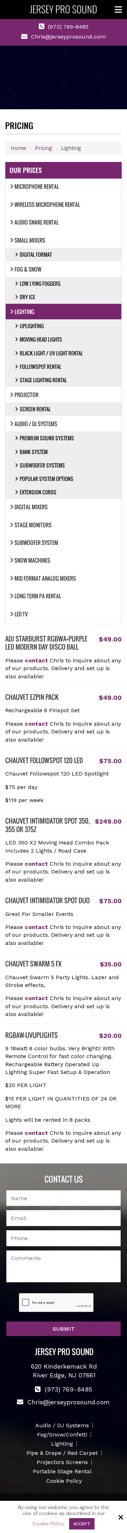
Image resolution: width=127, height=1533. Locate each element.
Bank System (34, 451)
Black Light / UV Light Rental (51, 353)
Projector (26, 395)
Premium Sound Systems (47, 438)
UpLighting (32, 326)
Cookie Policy (48, 1523)
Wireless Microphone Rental (47, 204)
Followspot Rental (40, 366)
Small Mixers (29, 240)
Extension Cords (38, 492)
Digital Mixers (31, 507)
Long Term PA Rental (37, 596)
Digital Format (36, 254)
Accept (81, 1523)
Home (18, 148)
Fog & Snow (27, 269)
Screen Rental (35, 409)
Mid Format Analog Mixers (45, 578)
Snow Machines (32, 560)
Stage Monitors (33, 525)
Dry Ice (27, 297)
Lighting (24, 311)
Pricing (43, 148)
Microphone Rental (36, 186)
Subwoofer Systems (42, 465)
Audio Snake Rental (36, 222)
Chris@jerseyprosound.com (68, 36)
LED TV (21, 614)
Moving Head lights (41, 339)
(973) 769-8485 (68, 26)
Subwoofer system (36, 542)
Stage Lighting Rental (43, 380)
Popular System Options (46, 478)
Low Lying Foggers (40, 283)
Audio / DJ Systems (35, 424)
